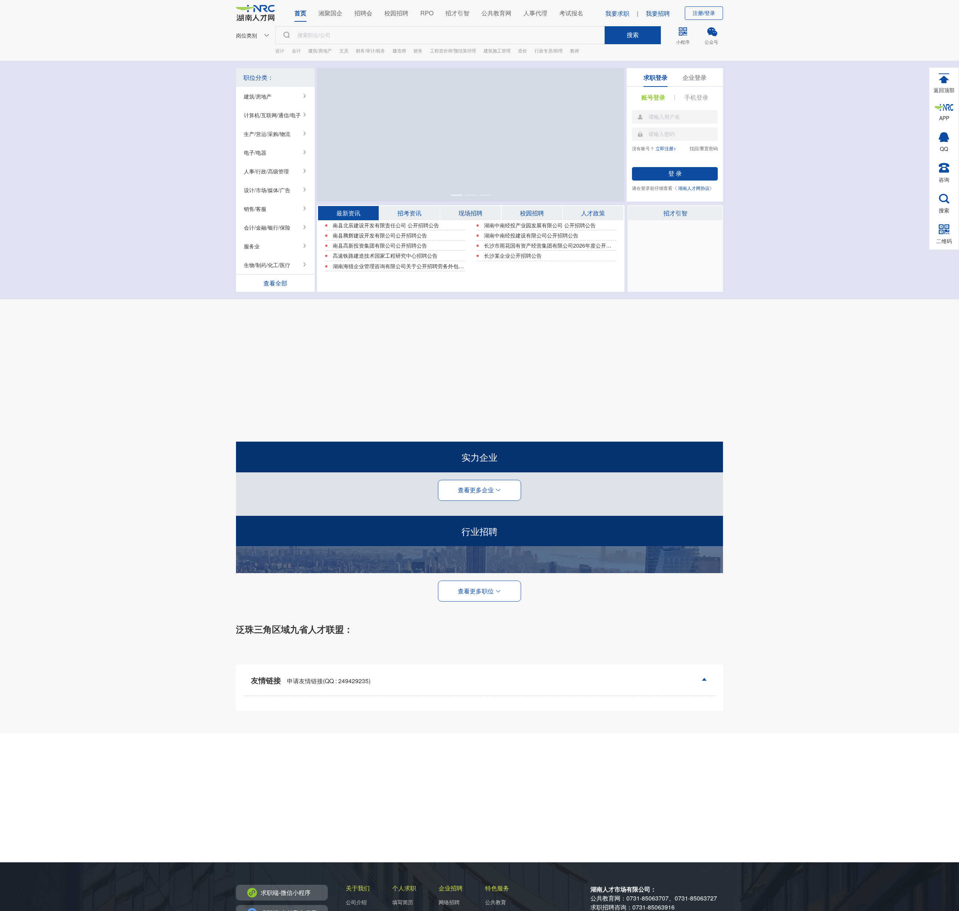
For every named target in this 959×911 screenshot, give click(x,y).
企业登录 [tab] (695, 77)
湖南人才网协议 (694, 188)
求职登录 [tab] (656, 77)
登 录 (675, 173)
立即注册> (666, 148)
